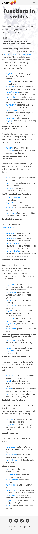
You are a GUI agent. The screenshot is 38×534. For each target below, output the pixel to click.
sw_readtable (11, 460)
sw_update (10, 495)
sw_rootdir (10, 485)
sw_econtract (11, 73)
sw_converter (11, 424)
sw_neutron (11, 105)
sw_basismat (11, 284)
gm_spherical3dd (13, 251)
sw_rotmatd (11, 329)
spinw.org (27, 527)
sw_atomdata (11, 376)
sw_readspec (11, 454)
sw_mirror (10, 318)
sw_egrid (9, 81)
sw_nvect (9, 310)
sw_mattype (11, 305)
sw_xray (9, 120)
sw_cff (8, 381)
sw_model (10, 208)
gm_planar (10, 233)
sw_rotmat (10, 323)
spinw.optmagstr (9, 227)
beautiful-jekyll (22, 530)
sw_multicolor (12, 340)
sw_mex (9, 505)
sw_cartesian (11, 292)
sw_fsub (9, 300)
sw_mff (9, 389)
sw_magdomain (12, 97)
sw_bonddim (11, 213)
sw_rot (8, 321)
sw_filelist (10, 86)
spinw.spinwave (11, 54)
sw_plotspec (11, 118)
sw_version (10, 500)
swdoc (8, 469)
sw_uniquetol (11, 490)
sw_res (8, 177)
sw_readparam (12, 479)
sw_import (10, 447)
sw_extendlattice (13, 197)
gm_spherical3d (12, 243)
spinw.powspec (27, 54)
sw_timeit (10, 350)
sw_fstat (9, 202)
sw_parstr (10, 348)
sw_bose (9, 419)
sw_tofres (10, 188)
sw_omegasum (12, 110)
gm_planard (11, 238)
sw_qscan (10, 150)
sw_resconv (11, 183)
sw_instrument (12, 92)
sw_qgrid (9, 148)
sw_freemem (11, 474)
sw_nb (8, 394)
